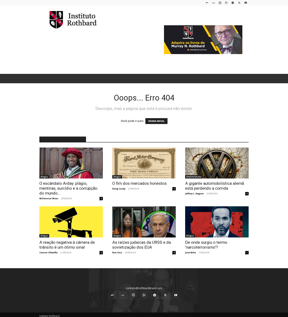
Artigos (44, 176)
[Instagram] (220, 2)
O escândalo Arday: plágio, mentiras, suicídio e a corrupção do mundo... (68, 188)
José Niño (190, 252)
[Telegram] (233, 2)
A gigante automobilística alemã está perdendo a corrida (214, 186)
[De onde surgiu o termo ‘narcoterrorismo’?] (217, 221)
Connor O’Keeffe (48, 252)
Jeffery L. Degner (194, 193)
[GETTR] (213, 2)
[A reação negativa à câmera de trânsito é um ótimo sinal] (71, 221)
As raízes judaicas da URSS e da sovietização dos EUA (141, 245)
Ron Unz (117, 252)
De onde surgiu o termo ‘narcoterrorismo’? (206, 245)
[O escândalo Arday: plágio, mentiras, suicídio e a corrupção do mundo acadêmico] (71, 163)
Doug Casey (118, 188)
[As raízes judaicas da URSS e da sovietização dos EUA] (144, 221)
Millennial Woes (48, 198)
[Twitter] (239, 2)
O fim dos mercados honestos (139, 183)
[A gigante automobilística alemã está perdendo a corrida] (217, 163)
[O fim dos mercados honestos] (144, 163)
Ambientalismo (193, 176)
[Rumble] (226, 2)
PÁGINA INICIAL (156, 121)
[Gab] (207, 2)
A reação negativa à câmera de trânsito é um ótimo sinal (67, 245)
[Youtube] (246, 2)
